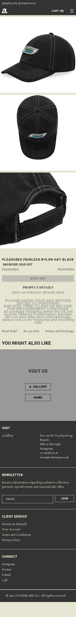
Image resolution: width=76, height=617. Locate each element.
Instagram (8, 564)
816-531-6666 (31, 331)
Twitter (6, 570)
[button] (72, 11)
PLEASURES (65, 269)
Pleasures (10, 269)
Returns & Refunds (14, 524)
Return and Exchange (59, 331)
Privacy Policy (11, 540)
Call (4, 580)
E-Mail (6, 575)
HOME (38, 397)
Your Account (11, 529)
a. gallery (38, 386)
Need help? (9, 331)
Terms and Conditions (16, 535)
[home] (4, 11)
